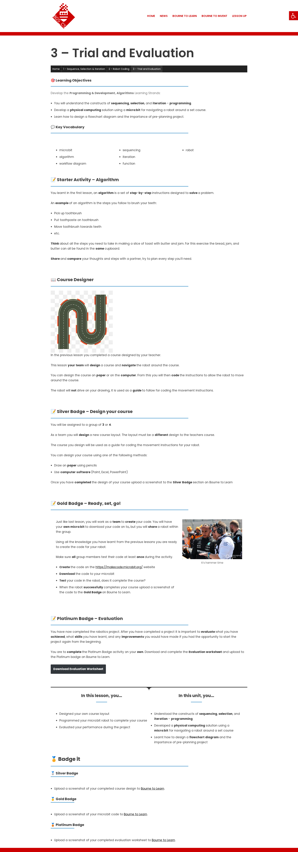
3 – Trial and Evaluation (147, 69)
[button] (293, 15)
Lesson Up (239, 16)
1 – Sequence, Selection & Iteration (84, 69)
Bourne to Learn (184, 16)
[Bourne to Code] (64, 16)
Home (151, 16)
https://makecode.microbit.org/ (119, 567)
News (164, 16)
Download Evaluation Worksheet (78, 669)
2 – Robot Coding (119, 69)
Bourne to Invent (214, 16)
